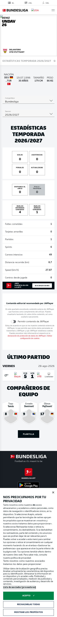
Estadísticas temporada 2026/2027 (27, 60)
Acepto (26, 596)
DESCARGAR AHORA (42, 285)
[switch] (13, 321)
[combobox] (28, 102)
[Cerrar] (53, 492)
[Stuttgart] (5, 50)
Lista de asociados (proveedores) (19, 587)
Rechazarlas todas (28, 604)
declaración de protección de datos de (27, 336)
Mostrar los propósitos (28, 612)
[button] (53, 10)
